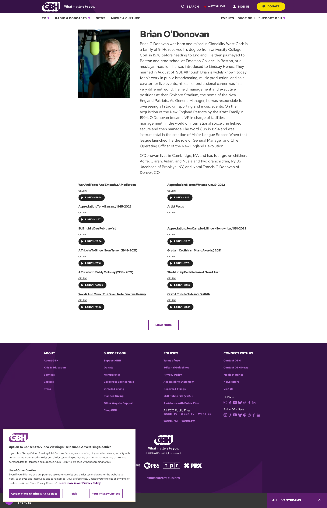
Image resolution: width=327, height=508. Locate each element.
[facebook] (249, 402)
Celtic (82, 190)
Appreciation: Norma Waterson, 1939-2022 (196, 185)
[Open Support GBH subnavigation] (284, 18)
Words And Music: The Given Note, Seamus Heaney (112, 294)
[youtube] (235, 402)
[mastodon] (244, 415)
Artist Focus (175, 206)
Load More (163, 325)
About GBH (51, 360)
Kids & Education (55, 367)
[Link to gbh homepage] (51, 6)
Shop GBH (246, 18)
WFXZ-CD (205, 414)
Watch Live (216, 6)
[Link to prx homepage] (193, 465)
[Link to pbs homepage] (151, 465)
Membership (112, 374)
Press (47, 389)
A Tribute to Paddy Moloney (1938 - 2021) (105, 272)
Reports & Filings (175, 389)
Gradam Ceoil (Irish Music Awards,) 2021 (194, 250)
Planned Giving (114, 396)
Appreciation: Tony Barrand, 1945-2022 (104, 206)
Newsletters (231, 381)
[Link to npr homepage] (171, 465)
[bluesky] (240, 402)
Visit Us (228, 389)
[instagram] (225, 402)
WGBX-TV (187, 414)
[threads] (244, 402)
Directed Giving (114, 389)
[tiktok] (230, 402)
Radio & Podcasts (71, 18)
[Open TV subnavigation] (48, 18)
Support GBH (270, 18)
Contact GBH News (235, 367)
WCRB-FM (188, 421)
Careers (49, 381)
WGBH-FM (171, 421)
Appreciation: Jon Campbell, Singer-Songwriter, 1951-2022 (206, 228)
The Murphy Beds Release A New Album (193, 272)
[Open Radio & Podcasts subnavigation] (89, 18)
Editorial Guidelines (176, 367)
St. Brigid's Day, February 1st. (97, 228)
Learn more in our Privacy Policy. (80, 483)
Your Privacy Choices (163, 478)
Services (49, 374)
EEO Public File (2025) (178, 396)
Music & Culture (125, 18)
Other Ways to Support (118, 403)
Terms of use (172, 360)
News (100, 18)
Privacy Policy (173, 374)
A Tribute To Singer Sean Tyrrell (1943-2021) (107, 250)
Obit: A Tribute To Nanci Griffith (188, 294)
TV (44, 18)
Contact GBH (232, 360)
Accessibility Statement (179, 381)
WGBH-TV (170, 414)
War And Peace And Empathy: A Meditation (107, 185)
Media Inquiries (233, 374)
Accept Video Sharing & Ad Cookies (34, 493)
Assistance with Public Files (181, 403)
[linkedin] (254, 402)
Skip (74, 493)
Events (227, 18)
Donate (273, 6)
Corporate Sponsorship (119, 381)
